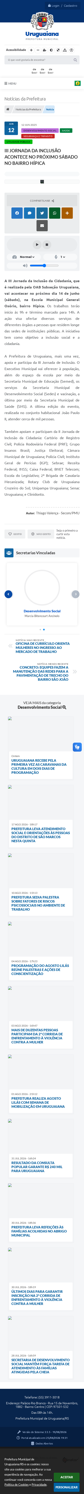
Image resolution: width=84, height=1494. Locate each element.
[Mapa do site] (65, 50)
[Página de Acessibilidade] (71, 50)
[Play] (37, 244)
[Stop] (46, 244)
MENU (12, 83)
